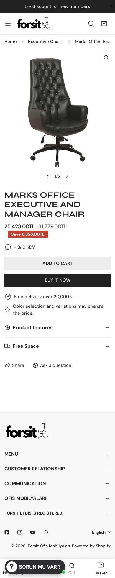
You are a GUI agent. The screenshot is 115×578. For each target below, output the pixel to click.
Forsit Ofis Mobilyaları (49, 546)
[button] (104, 23)
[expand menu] (8, 23)
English (99, 532)
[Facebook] (6, 532)
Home (10, 42)
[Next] (67, 176)
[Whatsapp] (45, 532)
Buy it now (57, 280)
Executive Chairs (46, 42)
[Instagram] (19, 532)
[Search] (91, 23)
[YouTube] (32, 532)
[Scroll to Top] (104, 547)
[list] (57, 118)
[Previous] (48, 176)
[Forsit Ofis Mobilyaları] (33, 23)
